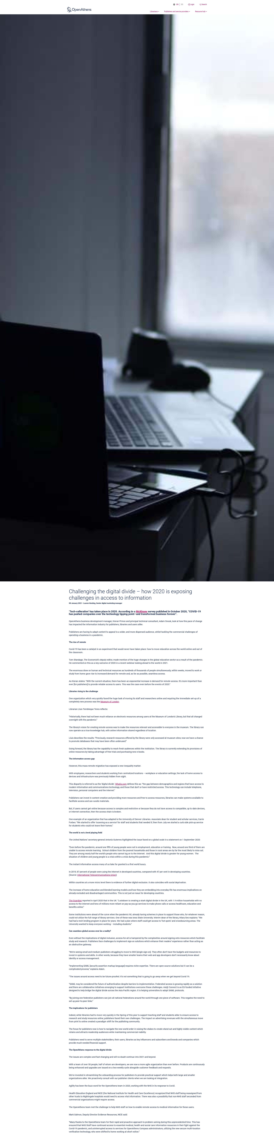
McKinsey (141, 611)
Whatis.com (121, 784)
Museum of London (110, 701)
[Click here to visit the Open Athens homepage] (79, 9)
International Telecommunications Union (96, 875)
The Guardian (75, 900)
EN (177, 4)
